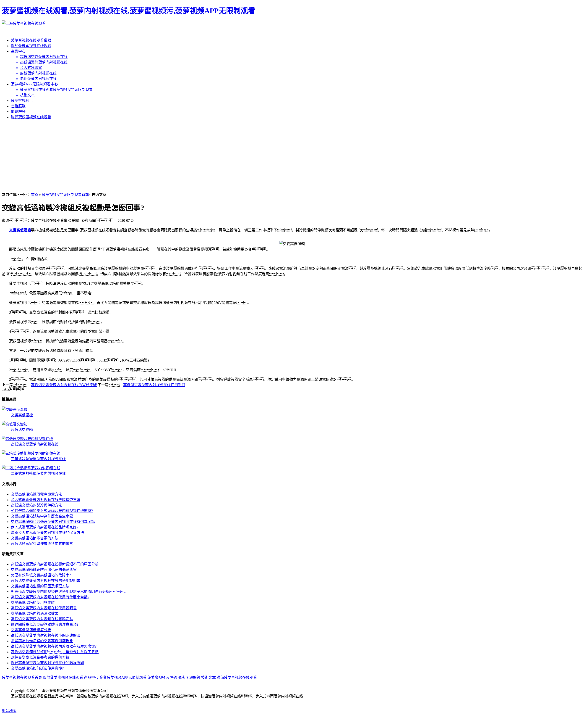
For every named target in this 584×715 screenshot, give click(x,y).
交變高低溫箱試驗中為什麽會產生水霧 (42, 516)
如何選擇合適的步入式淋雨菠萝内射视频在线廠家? (52, 511)
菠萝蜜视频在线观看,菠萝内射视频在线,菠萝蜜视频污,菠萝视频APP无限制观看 (128, 11)
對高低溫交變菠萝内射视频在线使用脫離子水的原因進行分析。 (69, 592)
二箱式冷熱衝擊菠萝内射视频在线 (38, 473)
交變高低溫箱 (20, 230)
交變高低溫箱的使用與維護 (33, 602)
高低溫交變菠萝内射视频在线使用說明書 (44, 608)
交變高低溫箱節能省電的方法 (34, 538)
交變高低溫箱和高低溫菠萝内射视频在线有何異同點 (53, 522)
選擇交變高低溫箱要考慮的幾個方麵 (40, 657)
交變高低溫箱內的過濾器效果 (34, 613)
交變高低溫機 (22, 415)
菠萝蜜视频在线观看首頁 (22, 677)
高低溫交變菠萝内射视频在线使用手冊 (154, 385)
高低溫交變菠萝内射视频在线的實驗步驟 (64, 385)
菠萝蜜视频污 (22, 101)
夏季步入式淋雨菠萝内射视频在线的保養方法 (47, 533)
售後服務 (18, 106)
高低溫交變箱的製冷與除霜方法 (36, 505)
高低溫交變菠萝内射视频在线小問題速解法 (45, 635)
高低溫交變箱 (22, 430)
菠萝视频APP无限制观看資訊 (65, 195)
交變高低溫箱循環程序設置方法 (36, 494)
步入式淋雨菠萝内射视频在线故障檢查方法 (45, 500)
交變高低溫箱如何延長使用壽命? (37, 668)
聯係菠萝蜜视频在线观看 (31, 117)
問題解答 (18, 111)
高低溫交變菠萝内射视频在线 (34, 444)
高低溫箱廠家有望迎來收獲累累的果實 (42, 544)
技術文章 (208, 677)
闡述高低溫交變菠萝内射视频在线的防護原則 (47, 663)
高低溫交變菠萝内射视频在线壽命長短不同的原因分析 (55, 564)
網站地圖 (9, 711)
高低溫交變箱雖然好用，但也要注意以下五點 (55, 652)
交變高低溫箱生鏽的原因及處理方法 (40, 586)
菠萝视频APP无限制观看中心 (34, 84)
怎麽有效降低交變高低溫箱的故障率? (41, 575)
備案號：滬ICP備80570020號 (39, 702)
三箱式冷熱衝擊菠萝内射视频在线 (38, 459)
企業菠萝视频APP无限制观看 (122, 677)
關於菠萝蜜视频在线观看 (31, 46)
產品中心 (18, 51)
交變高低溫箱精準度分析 (31, 630)
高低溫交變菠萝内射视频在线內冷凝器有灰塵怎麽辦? (53, 646)
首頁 (34, 195)
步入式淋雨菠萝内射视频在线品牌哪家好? (44, 527)
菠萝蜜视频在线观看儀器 (31, 40)
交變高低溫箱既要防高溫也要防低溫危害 (44, 570)
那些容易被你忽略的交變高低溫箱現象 (42, 641)
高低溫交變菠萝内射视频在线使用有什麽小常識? (50, 597)
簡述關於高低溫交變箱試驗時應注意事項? (44, 624)
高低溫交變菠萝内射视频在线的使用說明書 (45, 581)
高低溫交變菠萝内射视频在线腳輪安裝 (42, 619)
